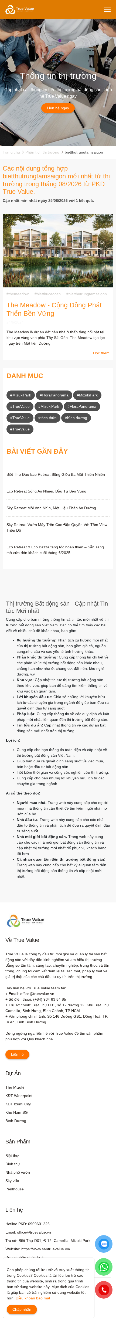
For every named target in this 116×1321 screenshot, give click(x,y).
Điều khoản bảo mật (33, 1298)
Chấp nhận (21, 1309)
